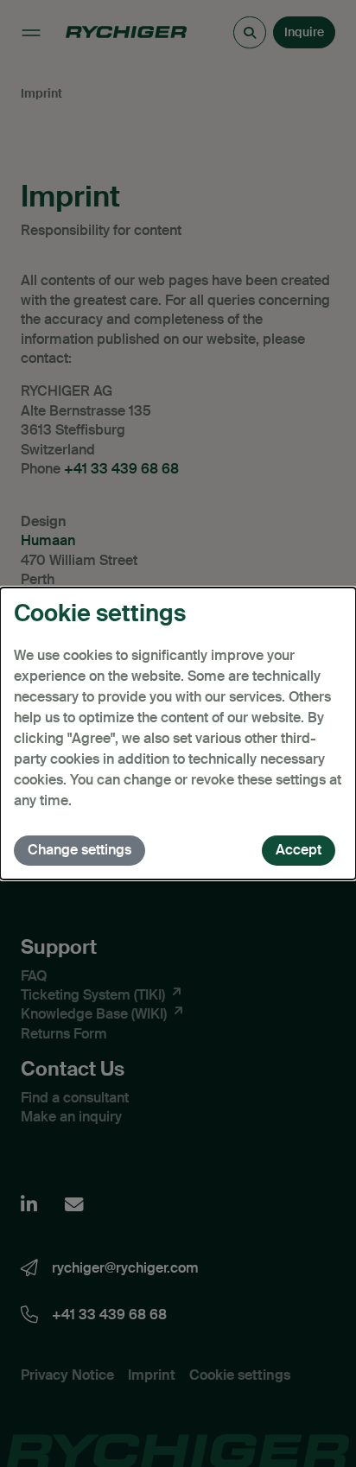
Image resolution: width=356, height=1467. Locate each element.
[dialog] (178, 733)
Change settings (79, 850)
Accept (298, 850)
